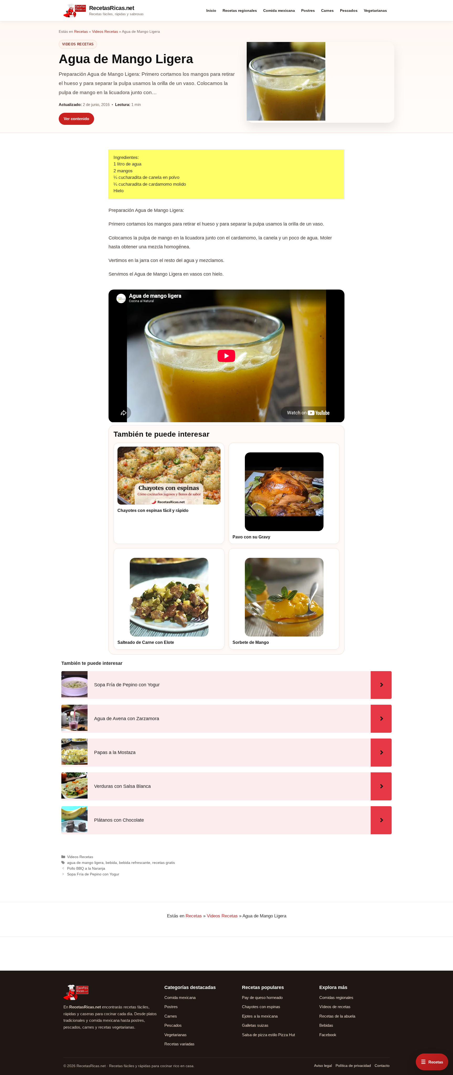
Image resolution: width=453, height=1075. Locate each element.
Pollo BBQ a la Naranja (86, 868)
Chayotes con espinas (261, 1006)
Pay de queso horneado (262, 997)
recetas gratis (163, 862)
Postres (308, 10)
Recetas (81, 31)
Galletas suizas (255, 1025)
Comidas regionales (336, 997)
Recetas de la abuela (337, 1016)
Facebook (327, 1035)
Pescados (349, 10)
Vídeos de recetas (334, 1006)
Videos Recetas (105, 31)
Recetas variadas (179, 1044)
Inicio (211, 10)
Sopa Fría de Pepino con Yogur (93, 874)
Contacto (382, 1065)
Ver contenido (76, 118)
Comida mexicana (279, 10)
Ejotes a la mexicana (260, 1016)
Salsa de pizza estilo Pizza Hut (268, 1035)
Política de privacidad (353, 1065)
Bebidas (326, 1025)
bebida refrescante (134, 862)
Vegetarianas (375, 10)
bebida (111, 862)
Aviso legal (323, 1065)
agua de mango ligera (85, 862)
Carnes (327, 10)
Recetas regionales (240, 10)
